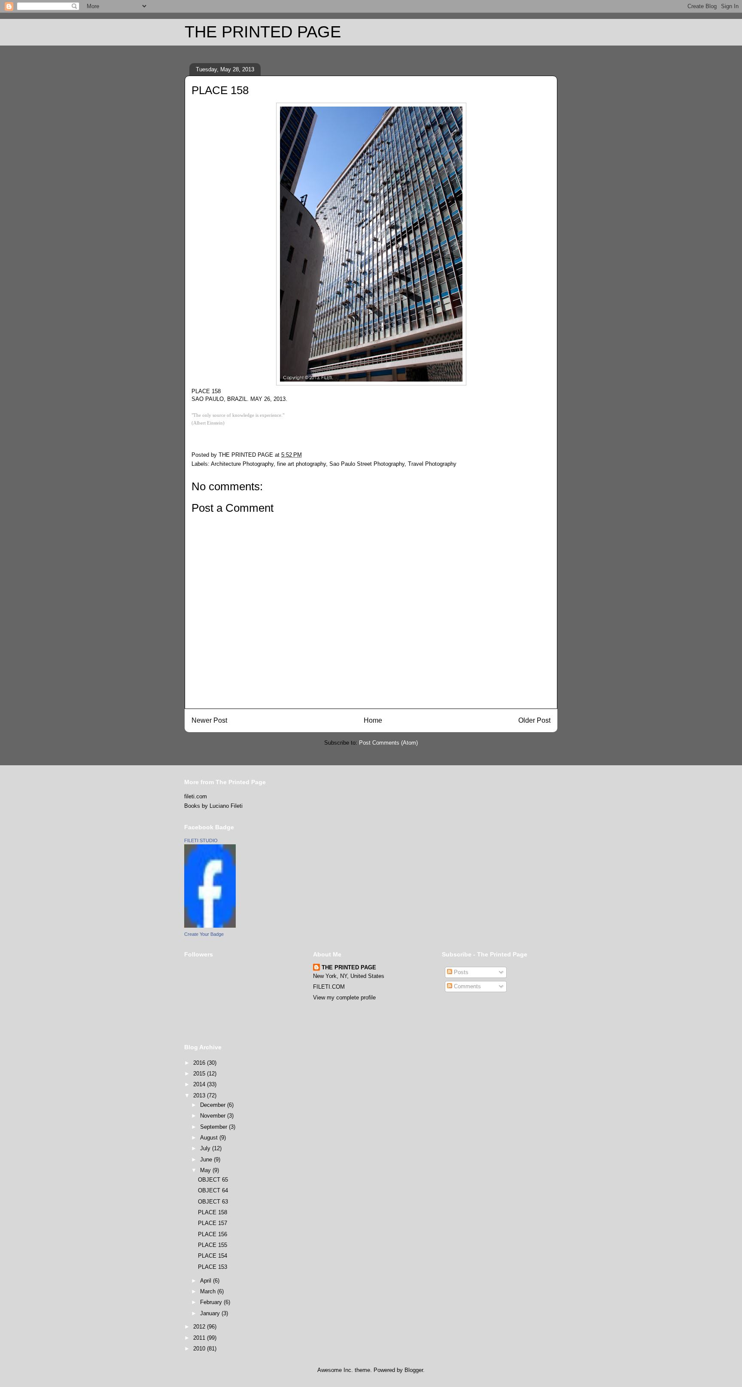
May (206, 1170)
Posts (460, 972)
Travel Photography (432, 464)
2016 (200, 1063)
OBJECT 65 (213, 1179)
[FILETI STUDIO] (210, 926)
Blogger (413, 1370)
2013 (200, 1095)
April (206, 1280)
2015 (200, 1073)
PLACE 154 (212, 1256)
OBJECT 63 (213, 1201)
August (209, 1137)
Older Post (534, 720)
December (213, 1105)
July (206, 1148)
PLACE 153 (212, 1267)
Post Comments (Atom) (388, 742)
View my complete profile (344, 997)
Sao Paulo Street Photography (366, 464)
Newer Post (209, 720)
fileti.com (195, 796)
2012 (200, 1326)
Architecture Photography (242, 464)
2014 (200, 1084)
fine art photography (301, 464)
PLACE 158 (212, 1212)
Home (373, 720)
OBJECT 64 (213, 1190)
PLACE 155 (212, 1245)
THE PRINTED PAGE (263, 32)
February (212, 1302)
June (207, 1159)
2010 (200, 1348)
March (208, 1291)
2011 (200, 1338)
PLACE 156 (212, 1234)
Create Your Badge (204, 934)
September (214, 1127)
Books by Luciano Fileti (213, 806)
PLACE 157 (212, 1223)
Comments (466, 986)
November (213, 1115)
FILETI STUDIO (201, 840)
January (211, 1313)
